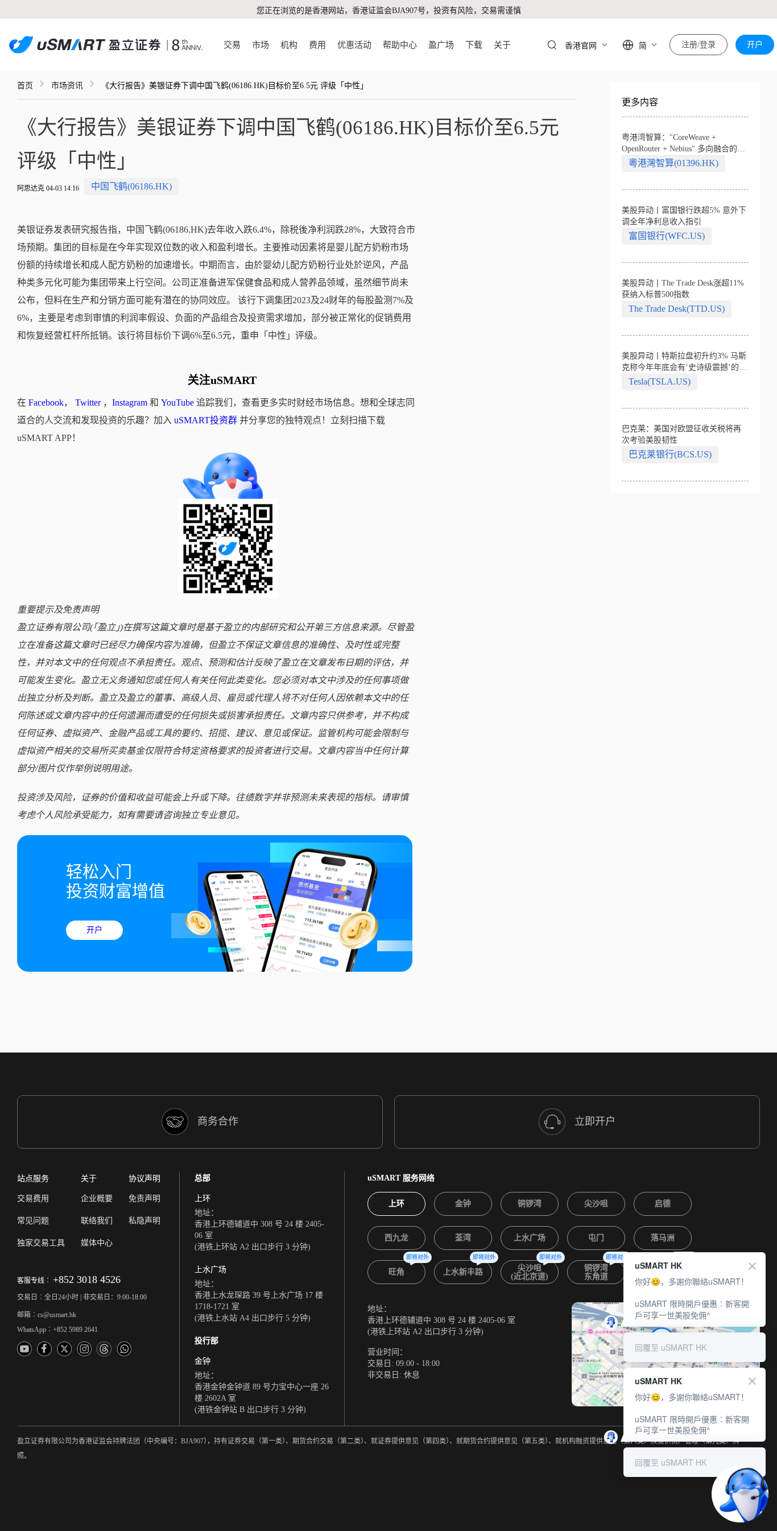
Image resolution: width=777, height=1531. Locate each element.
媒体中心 (97, 1243)
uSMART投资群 (205, 420)
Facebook (46, 402)
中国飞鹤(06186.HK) (131, 186)
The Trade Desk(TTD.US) (677, 308)
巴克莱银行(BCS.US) (670, 454)
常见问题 (33, 1220)
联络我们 (97, 1220)
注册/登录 (698, 44)
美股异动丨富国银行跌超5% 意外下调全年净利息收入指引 (684, 216)
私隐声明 (144, 1220)
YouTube (177, 402)
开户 (755, 44)
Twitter (88, 402)
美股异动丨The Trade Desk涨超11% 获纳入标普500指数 (683, 289)
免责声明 (144, 1198)
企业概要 (97, 1198)
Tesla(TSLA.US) (660, 381)
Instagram (129, 402)
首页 (25, 85)
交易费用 (33, 1198)
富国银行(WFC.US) (667, 236)
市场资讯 (67, 85)
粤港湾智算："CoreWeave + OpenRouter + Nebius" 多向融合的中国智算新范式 (683, 144)
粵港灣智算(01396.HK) (673, 163)
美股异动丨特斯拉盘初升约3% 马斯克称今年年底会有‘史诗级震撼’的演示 (684, 362)
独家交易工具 (41, 1243)
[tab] (396, 1204)
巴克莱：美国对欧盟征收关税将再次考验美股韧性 (681, 434)
